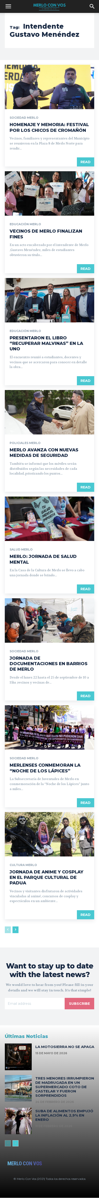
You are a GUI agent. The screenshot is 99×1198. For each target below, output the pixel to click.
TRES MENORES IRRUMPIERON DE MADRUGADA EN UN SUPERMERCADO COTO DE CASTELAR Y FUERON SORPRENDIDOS (64, 1087)
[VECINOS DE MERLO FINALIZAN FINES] (49, 193)
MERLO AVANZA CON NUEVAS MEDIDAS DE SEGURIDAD (44, 452)
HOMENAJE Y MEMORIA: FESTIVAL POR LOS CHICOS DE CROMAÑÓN (49, 127)
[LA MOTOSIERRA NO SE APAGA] (18, 1056)
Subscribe (79, 1003)
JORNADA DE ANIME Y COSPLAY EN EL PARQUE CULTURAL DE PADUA (46, 877)
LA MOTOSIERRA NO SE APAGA (64, 1046)
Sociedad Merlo (24, 117)
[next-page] (15, 929)
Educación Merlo (25, 224)
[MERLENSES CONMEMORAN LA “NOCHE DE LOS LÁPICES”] (49, 727)
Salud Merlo (21, 549)
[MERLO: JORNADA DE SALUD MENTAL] (49, 519)
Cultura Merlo (23, 865)
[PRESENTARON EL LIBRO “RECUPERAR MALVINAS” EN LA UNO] (49, 300)
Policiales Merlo (25, 443)
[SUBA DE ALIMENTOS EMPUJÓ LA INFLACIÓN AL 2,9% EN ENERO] (18, 1121)
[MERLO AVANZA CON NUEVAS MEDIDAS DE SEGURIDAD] (49, 412)
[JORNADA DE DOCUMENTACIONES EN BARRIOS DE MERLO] (49, 620)
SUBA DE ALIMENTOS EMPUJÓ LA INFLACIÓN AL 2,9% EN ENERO (64, 1115)
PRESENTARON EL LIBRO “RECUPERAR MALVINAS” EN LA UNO (46, 343)
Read (85, 162)
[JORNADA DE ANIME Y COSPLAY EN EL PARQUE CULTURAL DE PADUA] (49, 834)
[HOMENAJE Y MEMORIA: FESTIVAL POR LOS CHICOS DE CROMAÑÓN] (49, 87)
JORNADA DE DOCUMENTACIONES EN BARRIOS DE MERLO (48, 664)
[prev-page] (8, 929)
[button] (8, 6)
